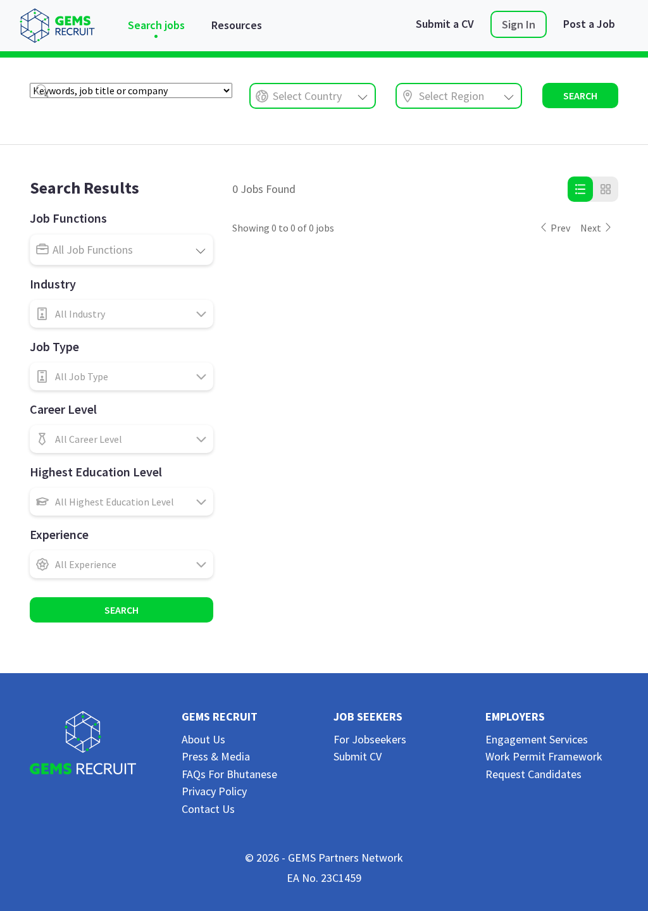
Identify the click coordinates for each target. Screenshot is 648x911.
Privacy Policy (214, 791)
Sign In (518, 24)
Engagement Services (536, 739)
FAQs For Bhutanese (229, 774)
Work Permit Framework (543, 756)
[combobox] (312, 96)
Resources (236, 25)
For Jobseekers (369, 739)
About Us (203, 739)
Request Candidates (533, 774)
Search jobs (156, 25)
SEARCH (580, 95)
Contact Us (208, 809)
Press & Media (216, 756)
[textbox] (121, 314)
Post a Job (589, 23)
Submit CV (357, 756)
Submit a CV (445, 23)
